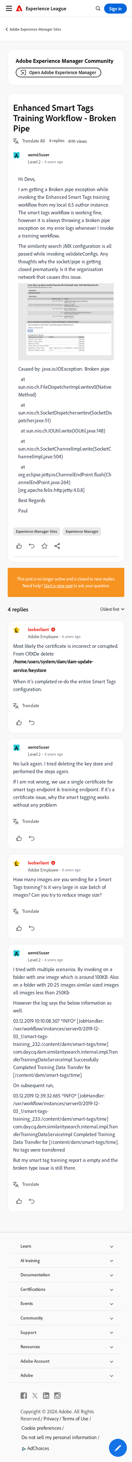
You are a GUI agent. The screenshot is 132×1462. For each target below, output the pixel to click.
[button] (33, 141)
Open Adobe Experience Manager (62, 72)
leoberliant (38, 629)
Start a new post (58, 586)
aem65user (38, 154)
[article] (66, 677)
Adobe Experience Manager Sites (35, 29)
